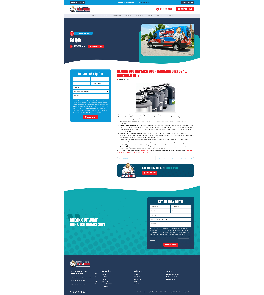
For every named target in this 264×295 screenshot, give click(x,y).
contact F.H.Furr (145, 150)
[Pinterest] (78, 292)
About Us (170, 16)
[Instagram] (87, 292)
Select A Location (76, 2)
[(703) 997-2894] (157, 9)
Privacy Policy (88, 112)
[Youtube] (81, 292)
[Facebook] (70, 292)
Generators (139, 16)
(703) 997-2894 (166, 9)
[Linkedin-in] (84, 292)
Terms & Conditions (97, 112)
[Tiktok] (76, 292)
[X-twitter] (73, 292)
